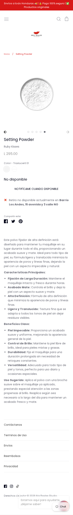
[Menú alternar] (6, 18)
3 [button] (36, 132)
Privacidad (11, 466)
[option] (36, 94)
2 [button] (32, 132)
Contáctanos (13, 425)
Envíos (8, 445)
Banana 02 (14, 169)
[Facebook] (4, 486)
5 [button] (45, 132)
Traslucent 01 (6, 169)
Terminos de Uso (15, 435)
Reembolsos (12, 456)
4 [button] (40, 132)
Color (16, 163)
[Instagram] (10, 486)
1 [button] (28, 132)
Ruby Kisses (11, 147)
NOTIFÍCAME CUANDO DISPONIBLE (36, 189)
